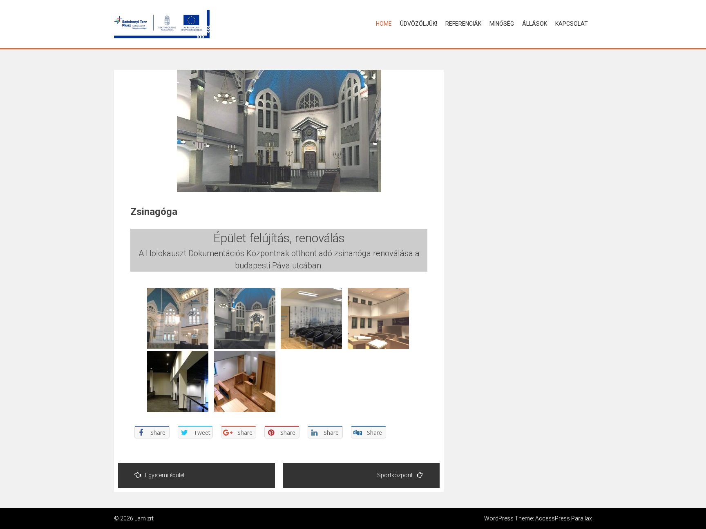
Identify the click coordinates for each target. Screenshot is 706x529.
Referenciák (463, 23)
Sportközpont (395, 475)
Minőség (501, 23)
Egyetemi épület (165, 475)
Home (384, 23)
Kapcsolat (571, 23)
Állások (534, 23)
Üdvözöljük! (418, 23)
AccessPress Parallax (563, 518)
